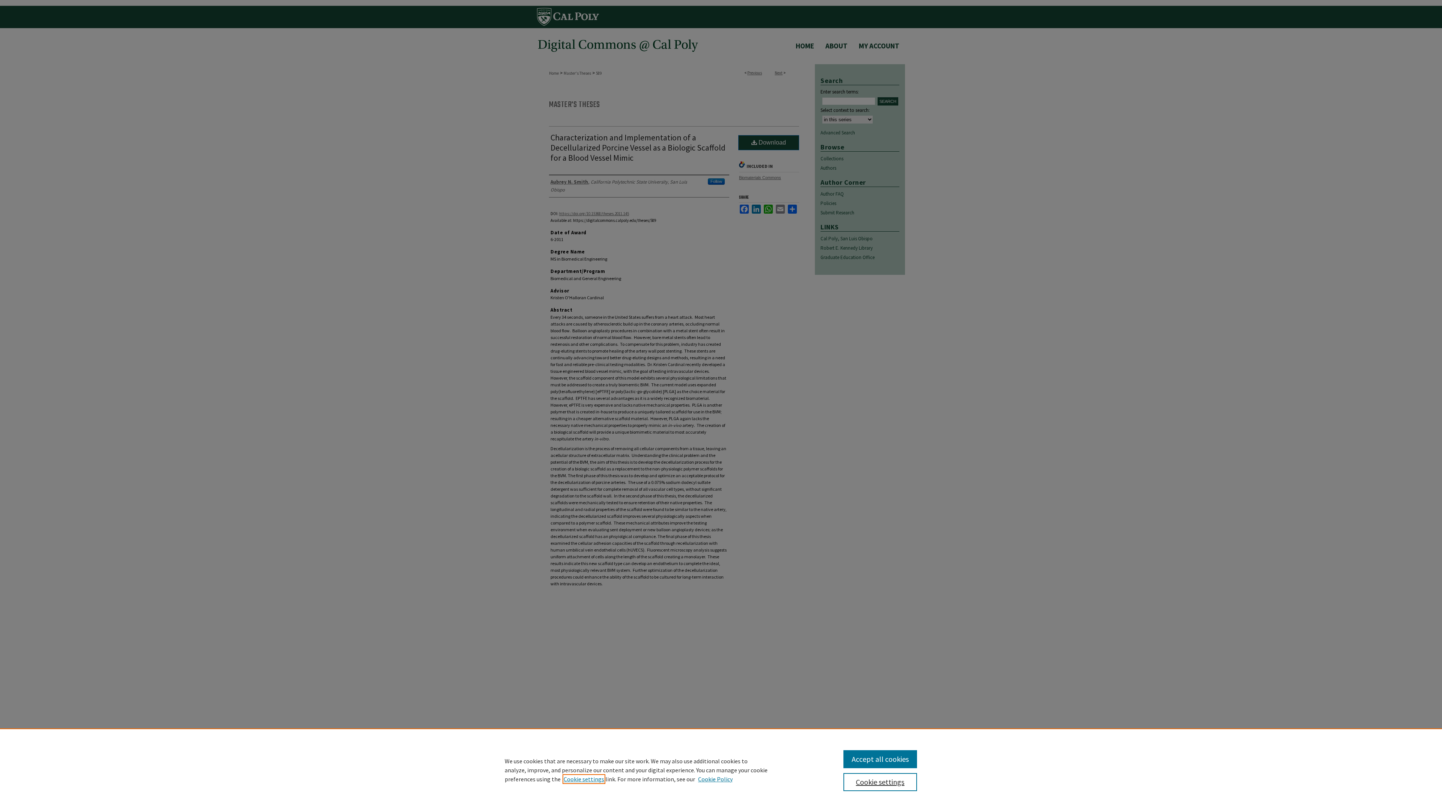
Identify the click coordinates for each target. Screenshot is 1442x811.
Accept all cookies (880, 759)
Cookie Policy (715, 779)
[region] (721, 769)
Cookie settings (584, 779)
